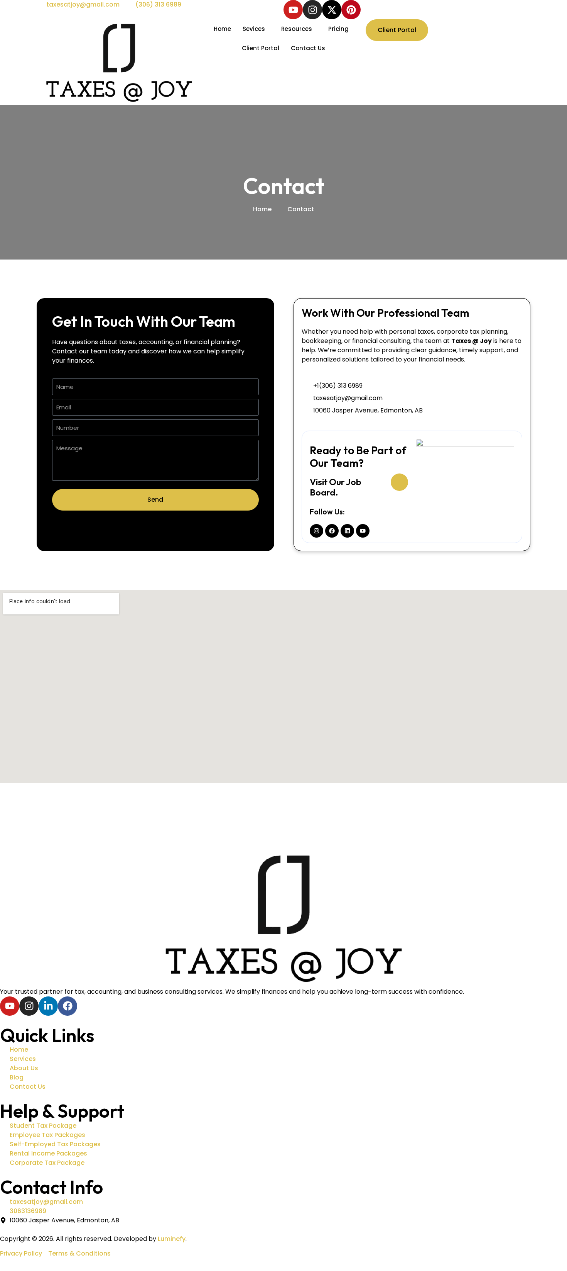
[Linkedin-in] (48, 1006)
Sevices (254, 29)
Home (222, 29)
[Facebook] (332, 531)
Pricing (338, 29)
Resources (296, 29)
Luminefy (172, 1238)
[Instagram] (312, 9)
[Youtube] (293, 9)
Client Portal (260, 48)
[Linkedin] (347, 531)
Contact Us (308, 48)
